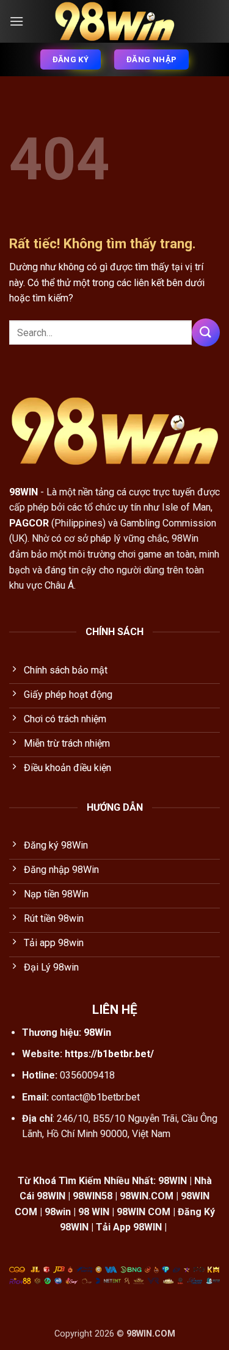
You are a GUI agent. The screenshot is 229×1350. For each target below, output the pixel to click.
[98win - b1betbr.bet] (115, 21)
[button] (16, 21)
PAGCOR (29, 523)
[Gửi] (206, 332)
